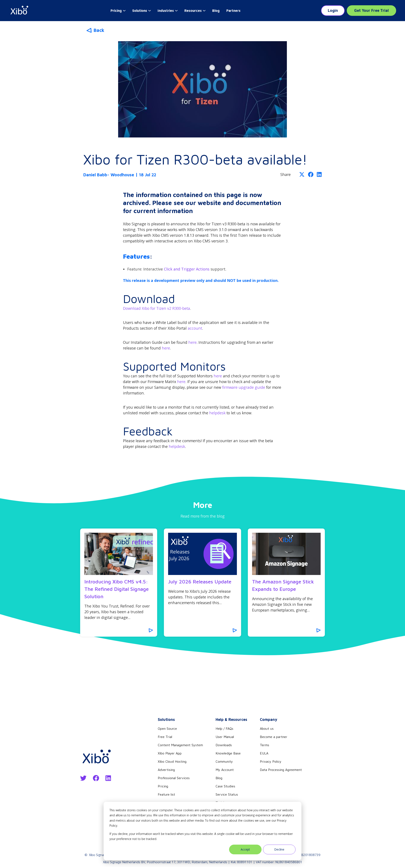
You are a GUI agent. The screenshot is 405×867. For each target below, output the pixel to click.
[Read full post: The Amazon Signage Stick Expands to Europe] (286, 554)
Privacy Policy (270, 761)
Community (224, 761)
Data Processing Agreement (281, 770)
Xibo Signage (98, 855)
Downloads (224, 745)
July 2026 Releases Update (199, 581)
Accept (245, 849)
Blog (216, 10)
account (195, 328)
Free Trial (165, 737)
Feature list (166, 794)
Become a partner (273, 737)
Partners (233, 10)
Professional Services (174, 778)
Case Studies (225, 786)
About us (267, 728)
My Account (225, 770)
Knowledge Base (228, 753)
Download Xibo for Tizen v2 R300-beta (156, 308)
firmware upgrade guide (243, 387)
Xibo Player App (170, 753)
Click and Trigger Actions (186, 269)
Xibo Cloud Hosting (172, 761)
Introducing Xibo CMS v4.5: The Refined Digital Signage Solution (116, 589)
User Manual (225, 737)
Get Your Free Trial (371, 10)
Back (98, 30)
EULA (264, 753)
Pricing (163, 786)
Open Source (167, 728)
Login (333, 10)
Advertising (166, 770)
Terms (264, 745)
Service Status (227, 794)
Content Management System (180, 745)
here (192, 342)
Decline (279, 849)
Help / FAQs (224, 728)
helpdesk (217, 412)
